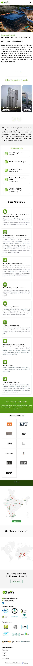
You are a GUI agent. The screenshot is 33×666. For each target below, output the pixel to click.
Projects (4, 653)
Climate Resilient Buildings (11, 382)
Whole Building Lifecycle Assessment (14, 288)
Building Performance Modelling (13, 263)
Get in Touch (16, 581)
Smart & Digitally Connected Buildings (15, 235)
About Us (5, 650)
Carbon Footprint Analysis (11, 325)
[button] (14, 119)
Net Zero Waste (8, 365)
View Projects (17, 521)
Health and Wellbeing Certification (13, 344)
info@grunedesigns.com (11, 598)
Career (4, 655)
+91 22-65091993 (9, 601)
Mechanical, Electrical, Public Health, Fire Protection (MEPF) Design (16, 215)
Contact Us (5, 658)
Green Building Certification (11, 307)
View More (6, 110)
